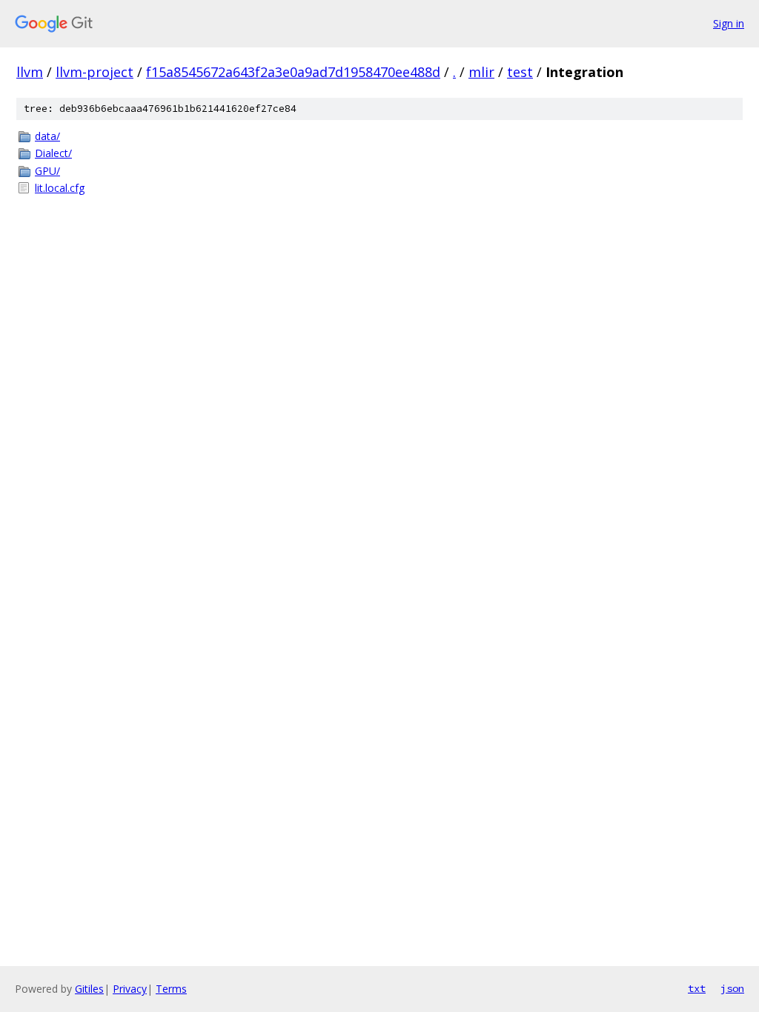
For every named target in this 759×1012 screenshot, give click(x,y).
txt (697, 988)
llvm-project (94, 72)
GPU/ (47, 171)
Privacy (130, 989)
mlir (481, 72)
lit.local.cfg (59, 188)
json (732, 988)
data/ (47, 136)
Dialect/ (53, 153)
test (520, 72)
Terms (171, 989)
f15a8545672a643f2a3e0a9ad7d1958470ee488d (293, 72)
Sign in (728, 23)
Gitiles (89, 989)
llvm (29, 72)
